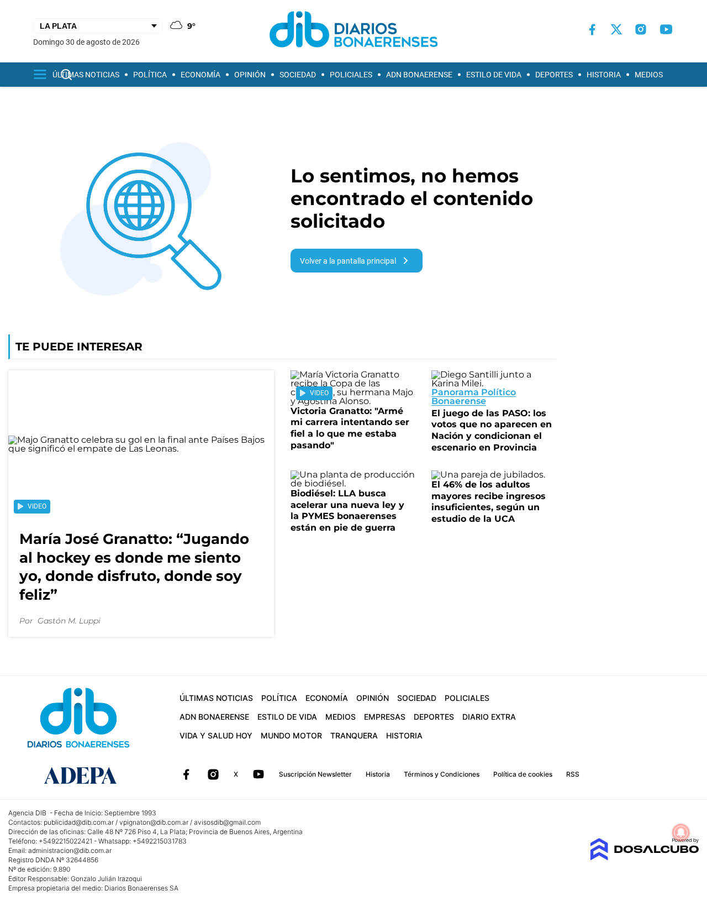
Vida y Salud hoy (216, 735)
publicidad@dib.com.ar (79, 822)
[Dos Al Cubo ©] (644, 857)
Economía (200, 74)
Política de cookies (522, 774)
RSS (572, 774)
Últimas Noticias (85, 74)
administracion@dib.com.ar (70, 850)
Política (150, 74)
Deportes (554, 74)
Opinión (250, 74)
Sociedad (297, 74)
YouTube (258, 774)
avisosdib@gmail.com (227, 822)
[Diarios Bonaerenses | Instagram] (640, 29)
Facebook (186, 774)
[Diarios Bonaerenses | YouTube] (666, 29)
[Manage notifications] (681, 832)
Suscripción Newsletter (315, 774)
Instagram (213, 774)
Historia (604, 74)
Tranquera (354, 735)
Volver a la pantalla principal (348, 260)
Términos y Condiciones (441, 774)
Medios (649, 74)
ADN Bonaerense (419, 74)
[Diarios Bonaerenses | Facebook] (592, 29)
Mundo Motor (291, 735)
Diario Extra (489, 716)
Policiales (351, 74)
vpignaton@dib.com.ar (153, 822)
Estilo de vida (493, 74)
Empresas (384, 716)
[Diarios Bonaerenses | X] (616, 29)
